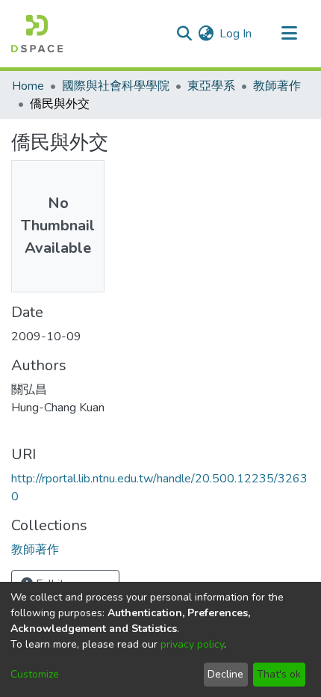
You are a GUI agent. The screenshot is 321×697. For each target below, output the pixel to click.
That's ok (279, 674)
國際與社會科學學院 (115, 86)
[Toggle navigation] (289, 33)
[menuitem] (205, 34)
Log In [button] (236, 33)
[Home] (37, 33)
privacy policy (192, 644)
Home (28, 86)
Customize (34, 674)
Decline (225, 674)
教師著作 (277, 86)
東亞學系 (211, 86)
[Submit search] (184, 34)
